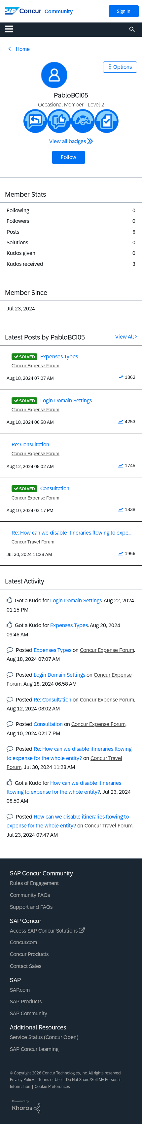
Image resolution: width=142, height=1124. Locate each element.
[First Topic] (107, 121)
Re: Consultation (30, 444)
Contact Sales (25, 966)
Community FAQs (30, 895)
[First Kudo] (59, 121)
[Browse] (12, 28)
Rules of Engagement (34, 883)
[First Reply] (35, 121)
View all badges (67, 141)
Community (59, 11)
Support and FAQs (31, 907)
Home (23, 49)
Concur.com (23, 942)
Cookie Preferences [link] (52, 1086)
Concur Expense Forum (35, 365)
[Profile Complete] (83, 121)
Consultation (54, 488)
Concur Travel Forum (33, 541)
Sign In (123, 11)
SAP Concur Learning (34, 1049)
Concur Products (29, 954)
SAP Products (26, 1001)
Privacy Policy (22, 1079)
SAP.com (20, 990)
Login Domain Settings (66, 400)
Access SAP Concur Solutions (44, 931)
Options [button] (122, 67)
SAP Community (28, 1013)
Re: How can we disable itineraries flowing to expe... (71, 533)
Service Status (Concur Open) (44, 1037)
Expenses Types (59, 356)
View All (124, 337)
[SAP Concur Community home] (23, 10)
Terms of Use (50, 1079)
